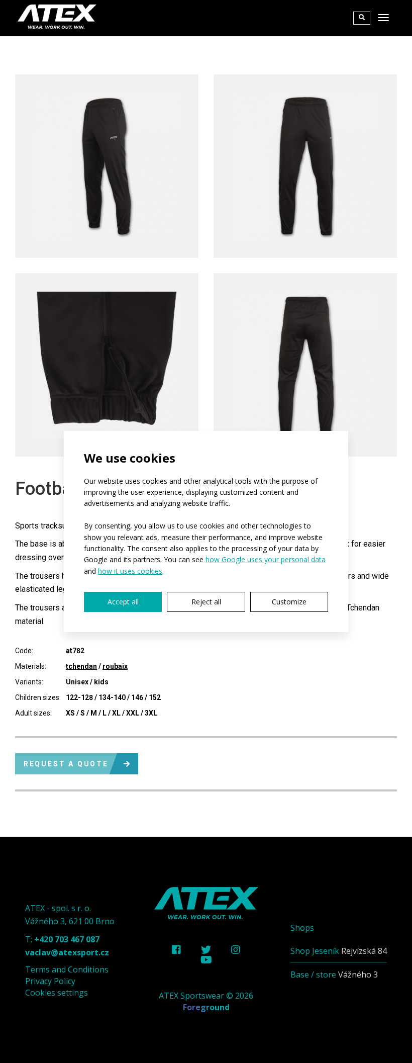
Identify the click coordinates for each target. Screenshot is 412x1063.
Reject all (206, 601)
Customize (289, 601)
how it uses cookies (130, 571)
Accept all (123, 601)
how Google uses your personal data (265, 559)
